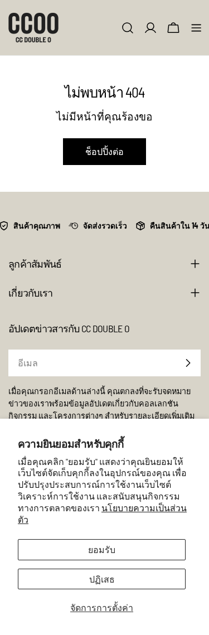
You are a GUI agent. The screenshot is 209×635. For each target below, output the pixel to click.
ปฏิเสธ (102, 579)
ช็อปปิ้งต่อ (104, 151)
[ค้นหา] (127, 28)
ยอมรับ (101, 549)
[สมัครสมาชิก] (188, 363)
